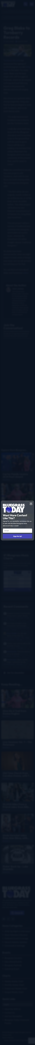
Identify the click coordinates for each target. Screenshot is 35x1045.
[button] (31, 504)
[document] (17, 522)
